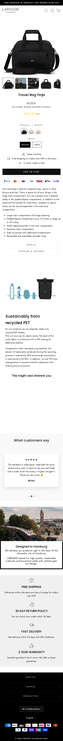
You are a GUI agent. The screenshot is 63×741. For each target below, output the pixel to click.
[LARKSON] (10, 10)
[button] (8, 83)
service (31, 677)
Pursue (30, 686)
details (31, 245)
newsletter (30, 696)
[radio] (24, 131)
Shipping (27, 107)
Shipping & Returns (32, 251)
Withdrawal (31, 709)
